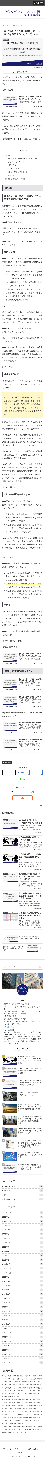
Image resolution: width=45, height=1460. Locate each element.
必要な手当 (11, 165)
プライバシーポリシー (11, 1449)
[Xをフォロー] (12, 792)
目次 (19, 150)
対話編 (7, 155)
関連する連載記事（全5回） (16, 179)
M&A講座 (8, 762)
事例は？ (10, 175)
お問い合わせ (33, 1449)
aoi (22, 1000)
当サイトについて (30, 1022)
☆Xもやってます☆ (10, 1027)
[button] (40, 967)
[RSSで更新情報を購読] (22, 797)
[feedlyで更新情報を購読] (22, 1048)
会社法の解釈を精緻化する (17, 172)
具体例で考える (13, 169)
